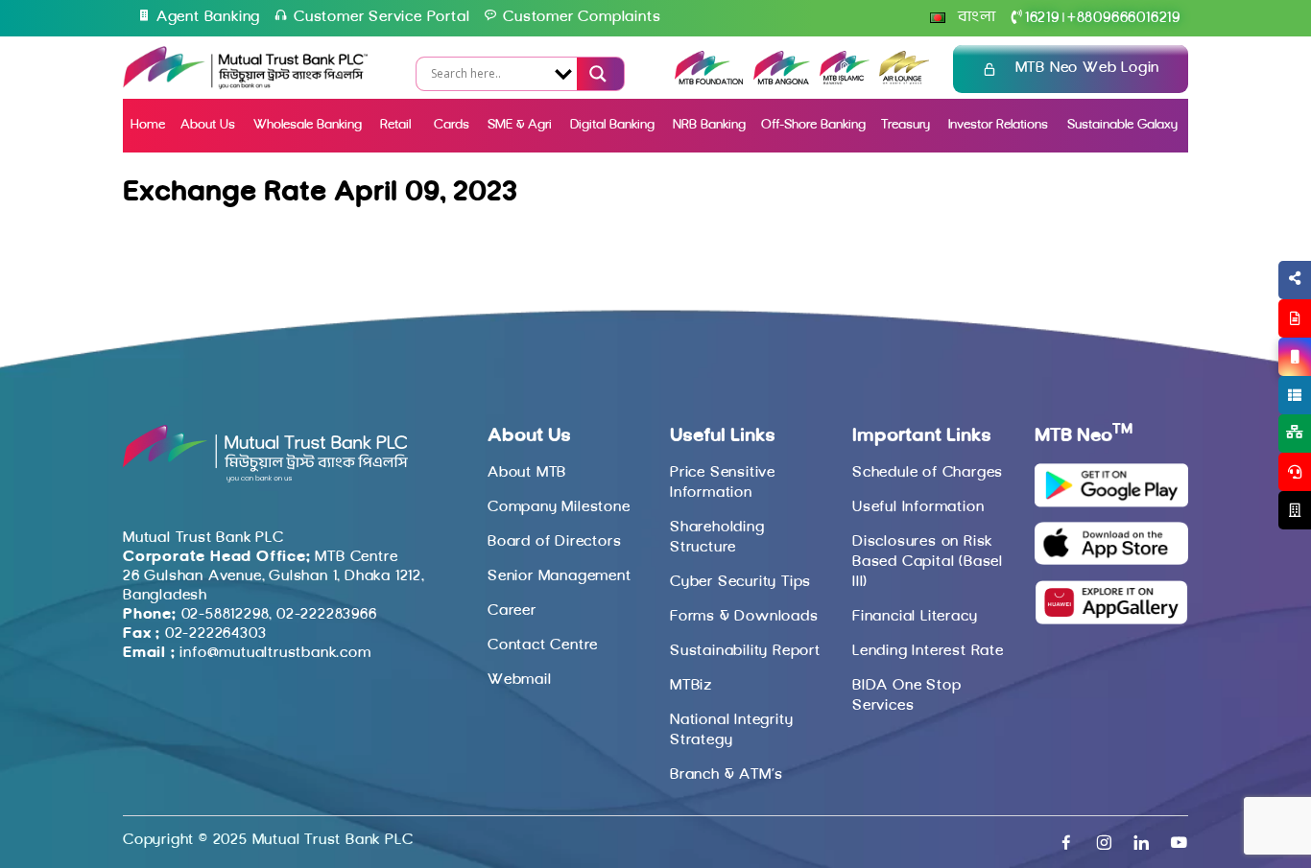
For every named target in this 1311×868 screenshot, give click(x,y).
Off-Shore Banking (813, 125)
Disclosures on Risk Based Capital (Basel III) (927, 562)
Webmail (520, 680)
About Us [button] (207, 125)
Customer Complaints (581, 17)
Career (512, 611)
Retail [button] (397, 125)
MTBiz (691, 685)
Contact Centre (543, 645)
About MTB (527, 473)
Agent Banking (208, 17)
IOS (1250, 379)
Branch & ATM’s (726, 775)
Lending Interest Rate (928, 651)
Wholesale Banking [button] (307, 125)
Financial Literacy (914, 616)
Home (148, 125)
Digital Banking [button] (612, 125)
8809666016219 (1123, 18)
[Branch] (1294, 510)
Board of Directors (554, 542)
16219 (1042, 18)
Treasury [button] (905, 125)
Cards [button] (451, 125)
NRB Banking (709, 125)
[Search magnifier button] (596, 74)
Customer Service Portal (381, 17)
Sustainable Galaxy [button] (1122, 125)
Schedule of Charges (927, 473)
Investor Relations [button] (998, 125)
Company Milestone (559, 507)
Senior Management (560, 576)
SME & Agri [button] (520, 125)
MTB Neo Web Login (1087, 68)
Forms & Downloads (744, 616)
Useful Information (918, 507)
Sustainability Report (745, 651)
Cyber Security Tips (740, 582)
